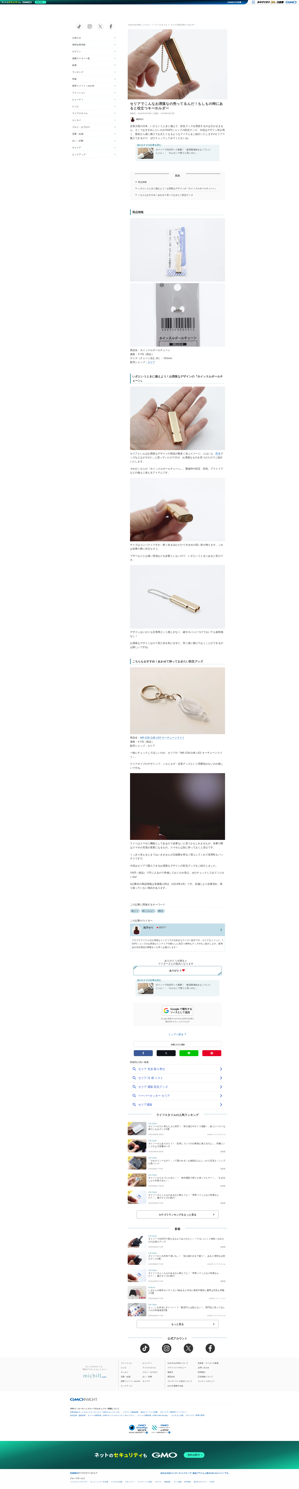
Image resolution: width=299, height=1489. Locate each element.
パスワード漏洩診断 (130, 1412)
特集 (74, 79)
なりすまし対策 (177, 1415)
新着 (74, 65)
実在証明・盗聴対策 (77, 1415)
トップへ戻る (176, 1034)
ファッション (78, 92)
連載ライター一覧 (81, 58)
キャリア (76, 147)
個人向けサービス (200, 1482)
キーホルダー (149, 911)
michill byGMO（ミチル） (139, 25)
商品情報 (142, 182)
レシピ (75, 106)
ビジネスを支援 (116, 1482)
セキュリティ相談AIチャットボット (173, 1412)
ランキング (77, 72)
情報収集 (167, 1482)
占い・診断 (77, 140)
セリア (151, 362)
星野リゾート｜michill (83, 85)
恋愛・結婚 (77, 133)
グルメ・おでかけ (81, 127)
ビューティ (77, 99)
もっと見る (177, 1324)
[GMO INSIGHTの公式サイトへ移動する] (83, 1399)
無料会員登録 (78, 44)
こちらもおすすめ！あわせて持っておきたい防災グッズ (165, 195)
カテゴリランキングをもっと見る (177, 1214)
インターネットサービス (78, 1482)
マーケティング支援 (145, 1482)
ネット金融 (177, 1482)
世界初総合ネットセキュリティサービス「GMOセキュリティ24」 (95, 1412)
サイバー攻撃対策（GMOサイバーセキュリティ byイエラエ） (111, 1415)
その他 (211, 1482)
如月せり (140, 119)
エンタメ (76, 120)
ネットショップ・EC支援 (99, 1482)
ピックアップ (78, 154)
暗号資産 (187, 1482)
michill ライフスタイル (216, 1134)
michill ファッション (217, 1298)
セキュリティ (130, 1482)
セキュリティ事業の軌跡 (195, 1415)
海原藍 (222, 1151)
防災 (218, 453)
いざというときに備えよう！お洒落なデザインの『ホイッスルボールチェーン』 (177, 188)
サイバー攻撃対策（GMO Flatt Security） (153, 1415)
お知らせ (76, 37)
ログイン (76, 51)
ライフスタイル (80, 113)
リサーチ (158, 1482)
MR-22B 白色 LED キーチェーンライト (162, 737)
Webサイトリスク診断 (149, 1412)
